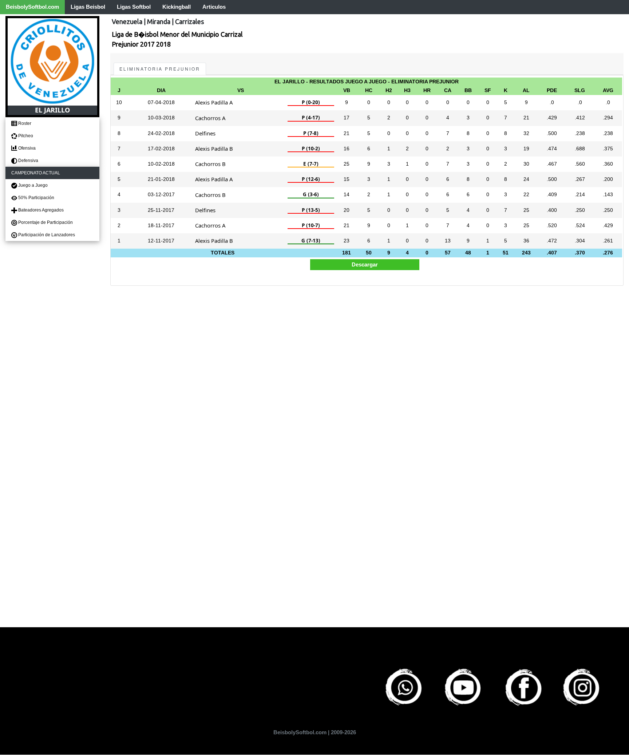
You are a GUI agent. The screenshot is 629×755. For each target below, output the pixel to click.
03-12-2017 (161, 194)
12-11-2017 (161, 241)
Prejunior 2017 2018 (141, 44)
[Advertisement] (328, 341)
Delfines (205, 133)
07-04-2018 (161, 102)
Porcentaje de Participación (45, 222)
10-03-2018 (161, 117)
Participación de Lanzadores (46, 234)
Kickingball (176, 7)
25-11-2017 (161, 210)
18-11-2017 (161, 225)
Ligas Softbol (134, 7)
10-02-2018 (161, 164)
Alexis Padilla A (214, 102)
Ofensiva (26, 148)
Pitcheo (25, 135)
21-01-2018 (161, 179)
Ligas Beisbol (88, 7)
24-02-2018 (161, 133)
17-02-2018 (161, 148)
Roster (24, 123)
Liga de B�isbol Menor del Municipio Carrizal (177, 34)
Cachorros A (210, 118)
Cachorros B (210, 163)
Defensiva (27, 160)
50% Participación (35, 197)
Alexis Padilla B (214, 148)
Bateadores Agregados (40, 210)
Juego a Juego (32, 185)
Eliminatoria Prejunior (159, 69)
